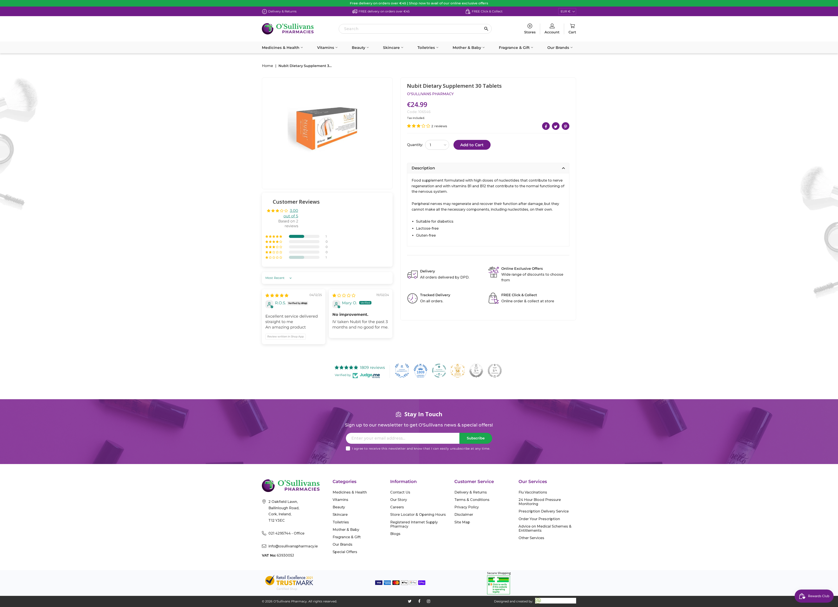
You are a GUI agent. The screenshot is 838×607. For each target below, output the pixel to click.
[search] (415, 29)
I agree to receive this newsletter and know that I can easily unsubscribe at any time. (421, 449)
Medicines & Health (281, 47)
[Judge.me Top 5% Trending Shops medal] (495, 371)
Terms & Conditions (471, 500)
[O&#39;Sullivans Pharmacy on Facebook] (419, 601)
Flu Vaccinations (533, 492)
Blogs (395, 534)
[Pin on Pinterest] (565, 126)
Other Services (531, 538)
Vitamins (326, 47)
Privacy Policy (466, 507)
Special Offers (345, 552)
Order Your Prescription (539, 519)
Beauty (359, 47)
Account (552, 32)
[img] (276, 295)
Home (267, 66)
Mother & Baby (467, 47)
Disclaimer (463, 514)
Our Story (398, 500)
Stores (530, 32)
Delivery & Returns (470, 492)
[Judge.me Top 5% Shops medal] (476, 371)
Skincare (392, 47)
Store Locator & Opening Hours (418, 514)
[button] (274, 236)
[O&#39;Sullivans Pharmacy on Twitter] (410, 601)
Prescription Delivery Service (544, 511)
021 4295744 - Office (286, 533)
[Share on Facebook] (546, 126)
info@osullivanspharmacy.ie (293, 546)
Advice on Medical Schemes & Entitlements (545, 528)
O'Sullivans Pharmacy (430, 94)
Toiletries (426, 47)
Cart (572, 32)
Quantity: (415, 145)
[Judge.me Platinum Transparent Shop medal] (439, 371)
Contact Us (400, 492)
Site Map (462, 522)
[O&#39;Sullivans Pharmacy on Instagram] (428, 601)
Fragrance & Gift (515, 47)
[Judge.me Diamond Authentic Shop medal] (402, 371)
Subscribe (476, 438)
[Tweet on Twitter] (556, 126)
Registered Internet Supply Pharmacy (414, 524)
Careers (397, 507)
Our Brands (558, 47)
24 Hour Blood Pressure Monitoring (540, 502)
